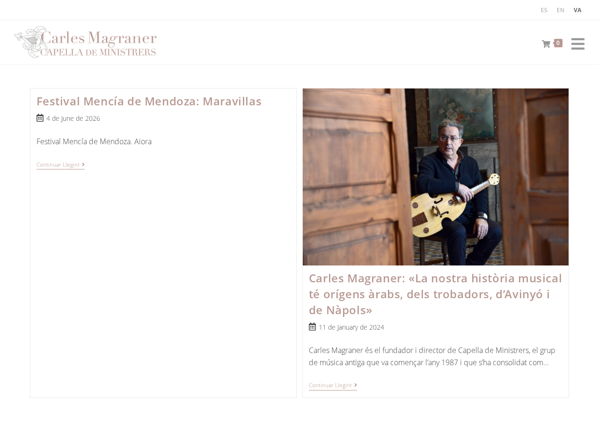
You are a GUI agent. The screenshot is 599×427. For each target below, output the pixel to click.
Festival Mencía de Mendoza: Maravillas (149, 101)
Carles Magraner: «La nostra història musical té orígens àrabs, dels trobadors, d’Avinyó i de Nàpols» (435, 293)
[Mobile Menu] (574, 42)
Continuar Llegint (61, 165)
